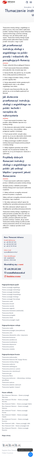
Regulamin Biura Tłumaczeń (9, 450)
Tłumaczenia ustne (7, 333)
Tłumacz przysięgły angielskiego (11, 287)
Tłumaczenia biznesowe (8, 337)
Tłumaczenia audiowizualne (9, 357)
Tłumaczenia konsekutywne (9, 342)
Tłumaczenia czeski (7, 301)
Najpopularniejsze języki (10, 285)
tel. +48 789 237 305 (10, 242)
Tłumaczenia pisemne (8, 347)
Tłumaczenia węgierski (8, 308)
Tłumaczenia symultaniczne (9, 340)
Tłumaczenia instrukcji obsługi (10, 362)
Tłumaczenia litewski (7, 313)
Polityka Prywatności (7, 453)
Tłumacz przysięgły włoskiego (10, 297)
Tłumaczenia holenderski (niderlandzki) (13, 311)
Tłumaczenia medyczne (8, 364)
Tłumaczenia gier (6, 373)
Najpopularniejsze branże (11, 354)
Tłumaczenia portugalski (8, 315)
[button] (30, 454)
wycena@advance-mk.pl (10, 252)
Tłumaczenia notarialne (8, 349)
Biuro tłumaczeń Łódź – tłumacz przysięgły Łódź (15, 426)
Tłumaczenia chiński (7, 318)
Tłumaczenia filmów (7, 376)
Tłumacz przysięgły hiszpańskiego (11, 294)
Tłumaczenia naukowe (8, 382)
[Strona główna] (8, 2)
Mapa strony (6, 435)
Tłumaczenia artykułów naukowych (11, 385)
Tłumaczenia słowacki (8, 304)
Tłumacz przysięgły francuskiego (11, 299)
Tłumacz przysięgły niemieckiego (11, 290)
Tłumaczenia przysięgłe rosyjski (10, 320)
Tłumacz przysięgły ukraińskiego (11, 292)
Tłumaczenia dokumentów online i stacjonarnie (15, 335)
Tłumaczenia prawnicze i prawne (11, 369)
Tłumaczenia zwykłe (7, 328)
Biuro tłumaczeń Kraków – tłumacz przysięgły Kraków (17, 404)
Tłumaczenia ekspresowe (9, 344)
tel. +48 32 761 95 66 (10, 246)
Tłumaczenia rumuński (8, 306)
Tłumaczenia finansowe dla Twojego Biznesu (14, 360)
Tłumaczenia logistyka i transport (11, 387)
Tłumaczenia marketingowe (9, 366)
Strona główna (27, 7)
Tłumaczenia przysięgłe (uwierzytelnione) (13, 330)
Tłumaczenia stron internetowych (11, 371)
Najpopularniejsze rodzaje (11, 325)
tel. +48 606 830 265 (10, 244)
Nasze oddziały (7, 392)
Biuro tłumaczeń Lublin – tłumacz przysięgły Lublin (16, 423)
